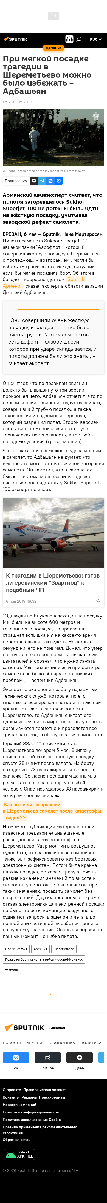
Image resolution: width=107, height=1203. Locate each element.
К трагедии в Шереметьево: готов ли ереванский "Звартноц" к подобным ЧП (53, 582)
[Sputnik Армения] (16, 41)
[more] (97, 600)
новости (12, 1042)
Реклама (29, 1097)
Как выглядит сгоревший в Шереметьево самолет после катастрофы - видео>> (53, 811)
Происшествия (16, 949)
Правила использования (44, 1089)
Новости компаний (19, 1104)
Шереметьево (64, 949)
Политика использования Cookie (32, 1119)
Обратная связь (16, 1139)
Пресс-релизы (52, 1097)
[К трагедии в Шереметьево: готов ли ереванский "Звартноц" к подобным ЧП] (53, 533)
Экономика (62, 1042)
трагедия (12, 970)
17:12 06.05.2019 (17, 101)
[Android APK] (19, 1155)
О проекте (12, 1089)
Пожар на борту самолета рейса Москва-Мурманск (44, 959)
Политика (91, 1042)
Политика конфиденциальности (31, 1112)
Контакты (11, 1097)
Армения (40, 949)
